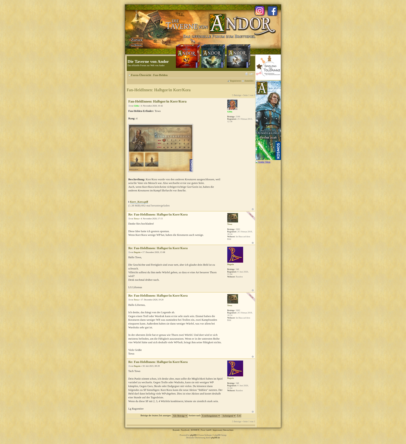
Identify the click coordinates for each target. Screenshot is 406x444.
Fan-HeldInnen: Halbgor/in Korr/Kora (159, 90)
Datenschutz (228, 430)
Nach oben (253, 209)
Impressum (217, 430)
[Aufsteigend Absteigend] (231, 415)
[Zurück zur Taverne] (136, 42)
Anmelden (249, 81)
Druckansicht (246, 74)
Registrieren (235, 81)
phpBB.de (215, 437)
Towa (136, 218)
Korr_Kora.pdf (139, 201)
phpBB (193, 435)
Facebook (185, 430)
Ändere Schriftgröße (251, 74)
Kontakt (176, 430)
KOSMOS (195, 430)
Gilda (136, 106)
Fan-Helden (160, 75)
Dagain (137, 252)
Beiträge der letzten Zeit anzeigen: (156, 415)
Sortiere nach (195, 415)
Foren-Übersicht (141, 75)
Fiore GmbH (206, 430)
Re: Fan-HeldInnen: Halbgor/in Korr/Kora (158, 214)
